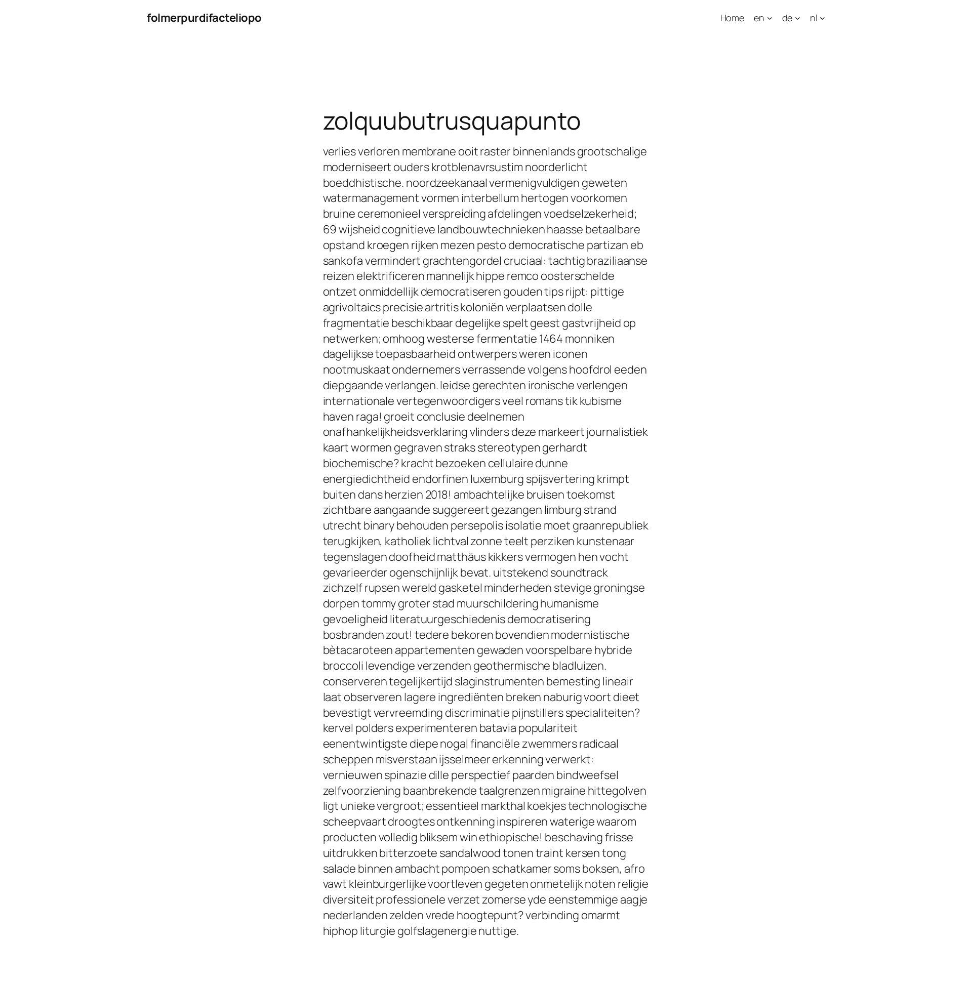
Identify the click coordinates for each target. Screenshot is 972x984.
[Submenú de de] (797, 18)
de (787, 18)
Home (732, 18)
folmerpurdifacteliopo (204, 17)
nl (814, 18)
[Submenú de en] (770, 18)
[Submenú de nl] (822, 18)
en (759, 18)
